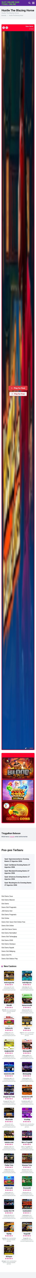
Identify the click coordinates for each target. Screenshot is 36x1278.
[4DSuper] (9, 1254)
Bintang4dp (27, 1074)
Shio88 (9, 1005)
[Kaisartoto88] (27, 1003)
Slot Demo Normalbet (9, 933)
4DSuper (9, 1256)
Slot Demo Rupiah (8, 948)
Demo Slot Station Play (10, 959)
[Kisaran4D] (27, 1186)
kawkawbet (27, 1211)
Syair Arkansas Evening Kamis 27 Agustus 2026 (17, 878)
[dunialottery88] (27, 1094)
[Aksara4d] (9, 1117)
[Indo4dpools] (27, 980)
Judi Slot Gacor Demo (9, 929)
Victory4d (9, 1188)
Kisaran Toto (27, 1165)
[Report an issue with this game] (3, 27)
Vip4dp (9, 1234)
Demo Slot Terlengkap (9, 937)
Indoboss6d (9, 1142)
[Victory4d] (9, 1186)
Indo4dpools (27, 983)
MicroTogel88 (27, 1142)
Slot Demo (5, 904)
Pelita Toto (9, 1165)
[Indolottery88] (9, 1071)
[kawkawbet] (27, 1208)
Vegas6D (27, 1234)
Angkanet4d (9, 1051)
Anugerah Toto (9, 1097)
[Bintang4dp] (27, 1071)
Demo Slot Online (8, 926)
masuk (12, 837)
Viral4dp (27, 1119)
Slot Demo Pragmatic (9, 915)
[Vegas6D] (27, 1231)
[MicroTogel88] (27, 1140)
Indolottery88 (9, 1074)
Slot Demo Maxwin (8, 900)
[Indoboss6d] (9, 1140)
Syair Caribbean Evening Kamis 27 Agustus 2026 (17, 866)
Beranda (4, 15)
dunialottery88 (27, 1097)
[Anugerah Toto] (9, 1094)
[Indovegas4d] (9, 980)
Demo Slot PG (6, 955)
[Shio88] (9, 1003)
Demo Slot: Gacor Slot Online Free (13, 922)
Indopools (9, 1028)
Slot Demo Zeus (7, 896)
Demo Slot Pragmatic (9, 907)
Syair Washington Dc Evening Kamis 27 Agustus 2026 (17, 884)
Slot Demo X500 (7, 940)
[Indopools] (9, 1026)
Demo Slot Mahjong (8, 951)
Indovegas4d (9, 983)
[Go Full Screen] (7, 27)
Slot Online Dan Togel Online (10, 3)
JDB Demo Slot (7, 911)
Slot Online (5, 918)
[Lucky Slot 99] (9, 1208)
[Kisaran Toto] (27, 1163)
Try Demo (18, 768)
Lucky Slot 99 (9, 1211)
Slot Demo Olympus (9, 944)
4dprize (27, 1028)
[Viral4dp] (27, 1117)
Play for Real (19, 388)
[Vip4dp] (9, 1231)
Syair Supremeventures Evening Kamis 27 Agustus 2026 (16, 860)
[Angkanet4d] (9, 1049)
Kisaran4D (27, 1188)
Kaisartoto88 (27, 1005)
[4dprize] (27, 1026)
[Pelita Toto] (9, 1163)
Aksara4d (9, 1119)
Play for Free (19, 394)
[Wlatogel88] (27, 1049)
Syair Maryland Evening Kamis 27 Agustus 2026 (16, 872)
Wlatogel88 (27, 1051)
